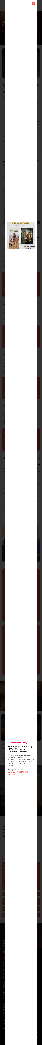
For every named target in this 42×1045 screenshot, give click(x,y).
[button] (33, 3)
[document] (21, 522)
